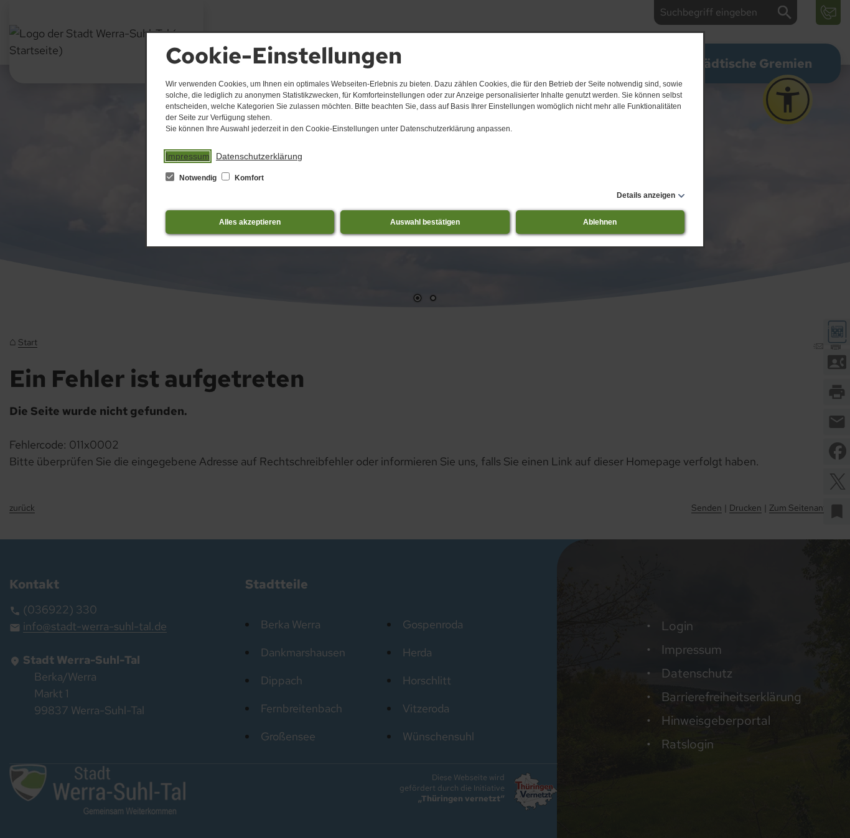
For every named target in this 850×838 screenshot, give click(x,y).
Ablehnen (600, 222)
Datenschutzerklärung (259, 156)
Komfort (248, 178)
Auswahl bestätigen (425, 222)
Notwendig (197, 178)
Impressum (188, 156)
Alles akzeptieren (250, 222)
